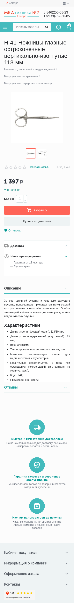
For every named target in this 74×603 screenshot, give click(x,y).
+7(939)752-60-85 (57, 16)
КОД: (60, 167)
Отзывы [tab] (11, 387)
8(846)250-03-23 (56, 12)
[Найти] (47, 27)
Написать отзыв (39, 167)
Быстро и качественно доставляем (36, 438)
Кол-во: (9, 198)
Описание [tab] (12, 288)
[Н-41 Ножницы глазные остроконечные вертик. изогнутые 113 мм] (37, 117)
